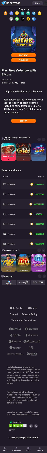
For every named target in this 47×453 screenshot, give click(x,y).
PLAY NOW (23, 55)
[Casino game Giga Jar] (38, 261)
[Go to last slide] (39, 139)
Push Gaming (38, 270)
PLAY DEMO (23, 60)
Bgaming (8, 270)
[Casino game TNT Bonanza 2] (23, 261)
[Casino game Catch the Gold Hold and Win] (8, 261)
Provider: (7, 79)
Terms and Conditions (23, 320)
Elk (8, 159)
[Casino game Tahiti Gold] (23, 150)
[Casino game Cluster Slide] (38, 150)
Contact (14, 314)
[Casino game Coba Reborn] (8, 150)
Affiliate (32, 308)
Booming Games (23, 270)
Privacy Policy (29, 314)
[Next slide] (43, 139)
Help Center (17, 308)
